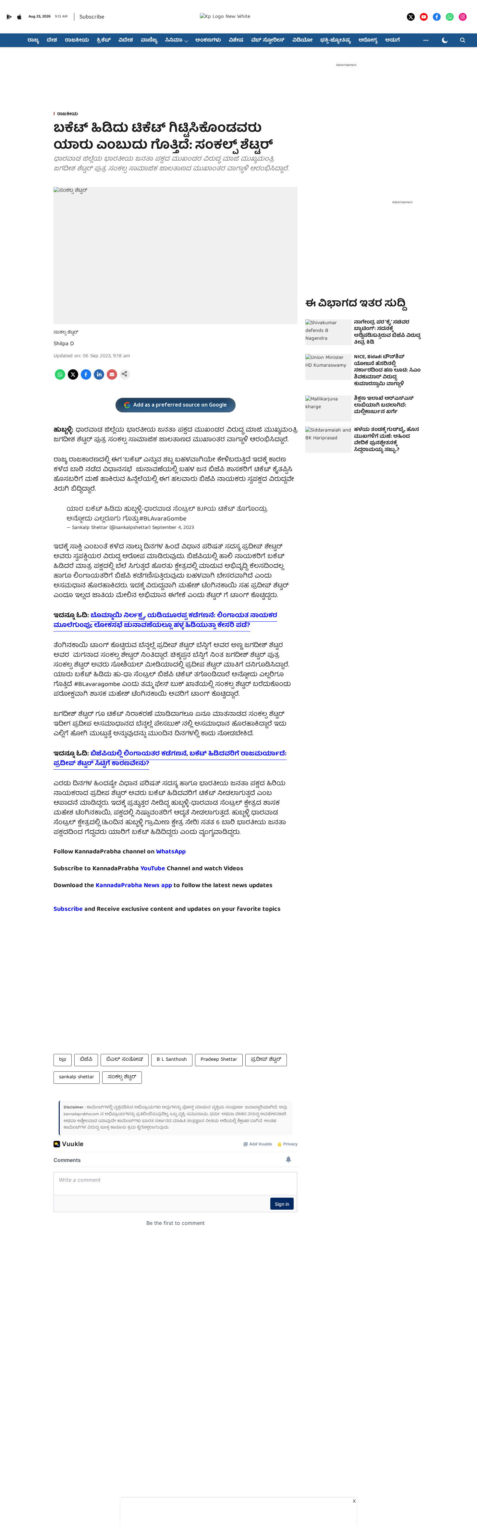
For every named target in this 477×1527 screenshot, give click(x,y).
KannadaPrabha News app (134, 885)
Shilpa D (64, 344)
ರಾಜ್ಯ (33, 40)
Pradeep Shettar (219, 1059)
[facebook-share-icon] (86, 378)
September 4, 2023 (173, 527)
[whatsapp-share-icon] (60, 378)
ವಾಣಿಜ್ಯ (149, 40)
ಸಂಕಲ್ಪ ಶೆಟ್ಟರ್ (122, 1077)
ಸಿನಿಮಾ (173, 40)
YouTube (153, 868)
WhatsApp (171, 852)
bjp (62, 1059)
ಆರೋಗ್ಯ (368, 40)
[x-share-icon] (73, 378)
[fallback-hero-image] (328, 332)
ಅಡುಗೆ (392, 40)
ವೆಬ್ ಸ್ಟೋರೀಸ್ (268, 40)
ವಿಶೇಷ (236, 40)
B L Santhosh (172, 1059)
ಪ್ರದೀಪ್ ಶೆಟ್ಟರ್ (266, 1059)
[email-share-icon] (112, 378)
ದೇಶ (52, 40)
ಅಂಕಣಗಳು (208, 40)
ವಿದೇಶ (125, 40)
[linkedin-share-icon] (99, 378)
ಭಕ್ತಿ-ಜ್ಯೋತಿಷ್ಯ (335, 40)
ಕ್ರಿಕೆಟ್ (104, 40)
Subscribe (92, 17)
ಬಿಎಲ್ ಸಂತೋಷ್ (124, 1059)
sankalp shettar (76, 1077)
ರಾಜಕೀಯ (77, 40)
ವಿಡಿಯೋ (302, 40)
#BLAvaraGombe (162, 519)
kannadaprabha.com (81, 1114)
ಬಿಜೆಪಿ (86, 1059)
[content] (166, 868)
